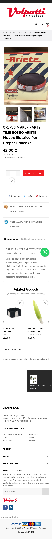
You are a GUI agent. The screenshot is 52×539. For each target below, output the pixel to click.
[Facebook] (5, 507)
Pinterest (43, 196)
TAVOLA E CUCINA (34, 335)
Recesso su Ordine (9, 517)
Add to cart (34, 174)
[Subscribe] (45, 491)
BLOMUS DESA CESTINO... (9, 330)
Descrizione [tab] (11, 239)
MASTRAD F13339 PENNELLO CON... (35, 330)
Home (5, 335)
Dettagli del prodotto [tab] (33, 239)
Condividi (15, 196)
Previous (5, 114)
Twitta (29, 196)
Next (47, 114)
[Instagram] (11, 507)
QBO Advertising (27, 532)
